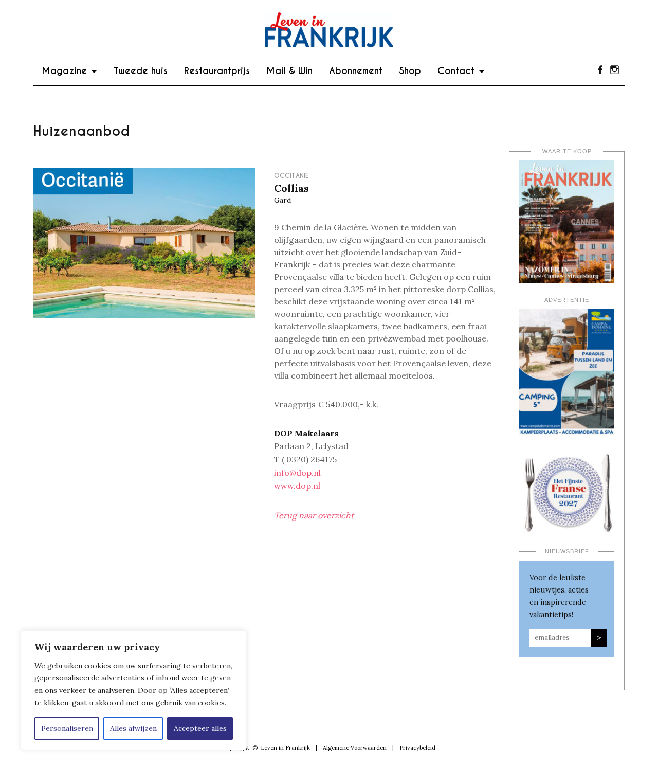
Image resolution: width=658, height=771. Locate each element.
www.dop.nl (297, 485)
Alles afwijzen (133, 728)
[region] (134, 690)
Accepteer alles (200, 728)
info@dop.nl (297, 473)
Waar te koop (567, 151)
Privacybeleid (417, 747)
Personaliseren (67, 728)
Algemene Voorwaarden (355, 747)
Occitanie (291, 176)
